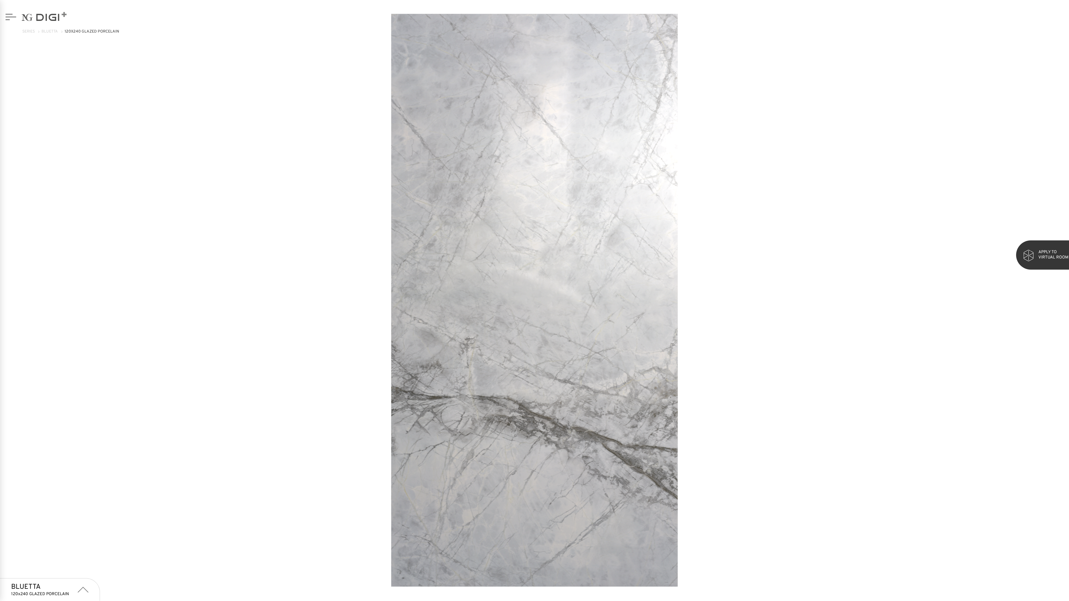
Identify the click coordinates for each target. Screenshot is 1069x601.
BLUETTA (49, 31)
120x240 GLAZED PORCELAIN (92, 31)
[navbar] (11, 17)
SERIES (28, 31)
